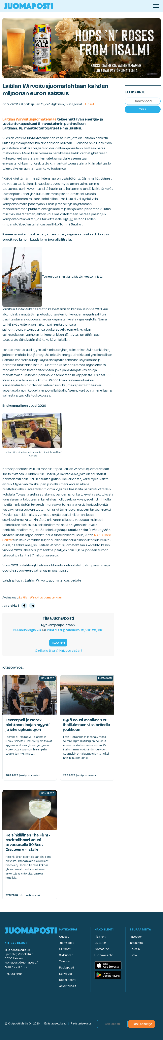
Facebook (136, 936)
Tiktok (133, 955)
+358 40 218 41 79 (16, 967)
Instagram (136, 943)
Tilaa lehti (100, 936)
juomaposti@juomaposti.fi (21, 962)
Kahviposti (66, 973)
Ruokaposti (66, 967)
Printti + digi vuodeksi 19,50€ (75, 630)
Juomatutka (102, 949)
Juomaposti (66, 943)
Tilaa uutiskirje (141, 1024)
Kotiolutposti (67, 980)
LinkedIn (135, 949)
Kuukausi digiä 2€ (27, 630)
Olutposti (65, 949)
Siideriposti (66, 955)
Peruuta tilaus (13, 974)
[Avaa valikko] (156, 6)
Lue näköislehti (103, 955)
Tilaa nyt (58, 642)
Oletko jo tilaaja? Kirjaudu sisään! (58, 650)
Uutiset (88, 104)
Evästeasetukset (55, 1023)
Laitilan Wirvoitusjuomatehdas (29, 119)
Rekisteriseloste (81, 1023)
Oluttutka (100, 943)
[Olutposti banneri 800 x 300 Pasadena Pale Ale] (81, 48)
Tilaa (143, 109)
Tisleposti (65, 961)
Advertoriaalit (67, 986)
